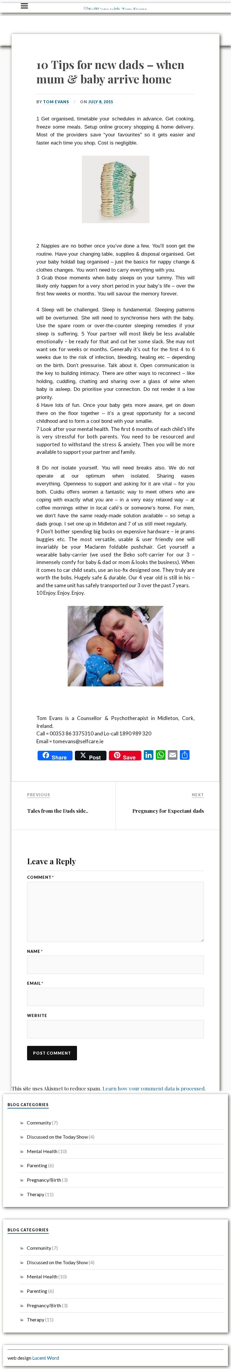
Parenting (37, 1165)
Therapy (35, 1194)
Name (35, 951)
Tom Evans (56, 101)
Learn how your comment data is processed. (154, 1088)
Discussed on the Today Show (57, 1137)
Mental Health (42, 1151)
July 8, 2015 (100, 101)
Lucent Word (45, 1358)
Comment (40, 877)
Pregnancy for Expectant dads (168, 810)
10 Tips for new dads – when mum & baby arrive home (110, 71)
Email (35, 983)
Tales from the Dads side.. (57, 810)
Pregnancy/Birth (44, 1180)
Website (37, 1016)
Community (39, 1122)
